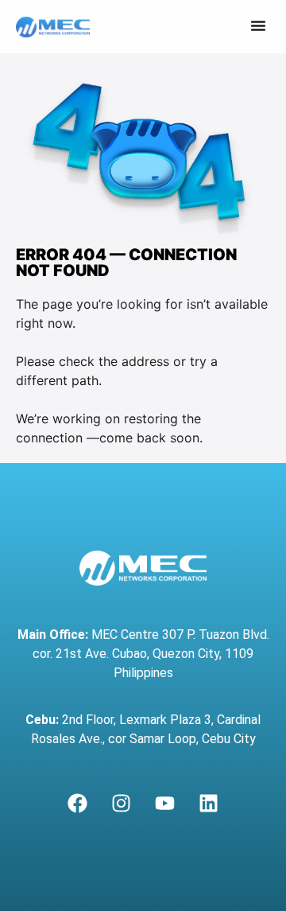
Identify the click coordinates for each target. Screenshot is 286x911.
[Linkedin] (209, 803)
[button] (258, 25)
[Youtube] (165, 803)
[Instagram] (121, 803)
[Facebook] (78, 803)
